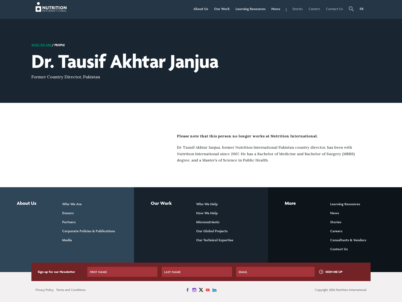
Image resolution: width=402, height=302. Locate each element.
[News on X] (201, 289)
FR (361, 9)
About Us (200, 9)
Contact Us (334, 9)
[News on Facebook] (187, 289)
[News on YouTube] (207, 289)
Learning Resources (250, 9)
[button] (351, 9)
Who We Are (41, 45)
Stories (297, 9)
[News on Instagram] (194, 289)
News (275, 9)
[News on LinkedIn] (214, 289)
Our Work (222, 9)
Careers (314, 9)
